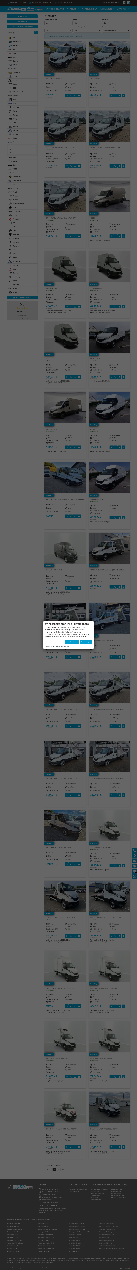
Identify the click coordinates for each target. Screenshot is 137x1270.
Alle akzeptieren (72, 642)
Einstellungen (86, 642)
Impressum (65, 646)
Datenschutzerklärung (52, 646)
